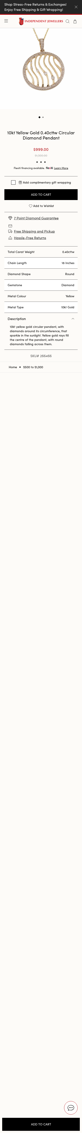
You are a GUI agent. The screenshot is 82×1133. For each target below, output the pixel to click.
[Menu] (7, 21)
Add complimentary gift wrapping (47, 182)
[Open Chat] (71, 1108)
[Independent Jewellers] (41, 21)
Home (13, 367)
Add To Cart (41, 194)
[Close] (76, 7)
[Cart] (75, 21)
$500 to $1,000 (33, 367)
